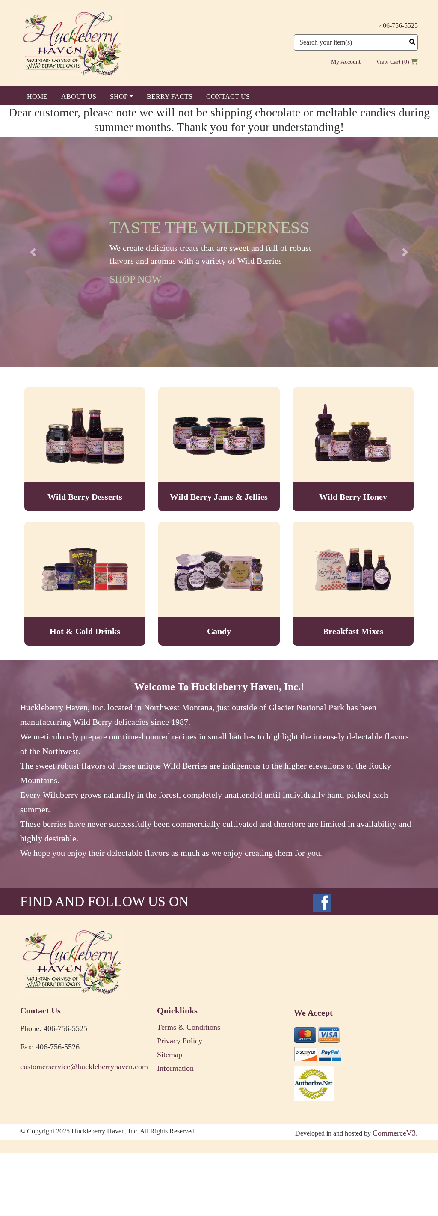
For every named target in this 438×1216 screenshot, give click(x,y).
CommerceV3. (395, 1133)
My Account (346, 62)
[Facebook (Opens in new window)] (322, 901)
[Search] (412, 42)
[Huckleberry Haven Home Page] (72, 43)
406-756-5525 (398, 25)
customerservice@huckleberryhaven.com (82, 1066)
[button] (33, 252)
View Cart (388, 62)
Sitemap (169, 1054)
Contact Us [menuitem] (228, 96)
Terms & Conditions (188, 1027)
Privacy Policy (179, 1041)
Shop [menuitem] (119, 96)
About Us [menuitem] (78, 96)
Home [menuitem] (37, 96)
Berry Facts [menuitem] (169, 96)
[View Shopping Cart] (414, 62)
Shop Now (136, 279)
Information (175, 1068)
